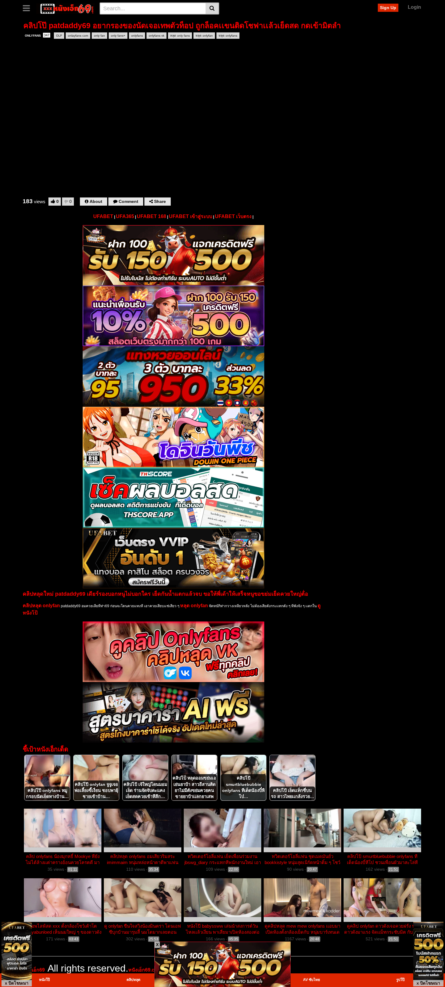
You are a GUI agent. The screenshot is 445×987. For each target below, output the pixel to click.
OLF (59, 35)
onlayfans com (78, 35)
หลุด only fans (180, 35)
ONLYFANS (37, 35)
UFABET (103, 216)
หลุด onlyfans (228, 35)
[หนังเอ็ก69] (66, 8)
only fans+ (118, 35)
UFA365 (125, 216)
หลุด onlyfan (204, 35)
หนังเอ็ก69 (34, 969)
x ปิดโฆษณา (16, 983)
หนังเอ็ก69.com (145, 969)
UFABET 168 (151, 216)
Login (414, 7)
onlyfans (137, 35)
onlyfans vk (156, 35)
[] (212, 8)
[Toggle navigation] (29, 7)
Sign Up (388, 7)
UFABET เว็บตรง (233, 216)
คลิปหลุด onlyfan (41, 605)
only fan (99, 35)
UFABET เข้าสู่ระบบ (190, 216)
